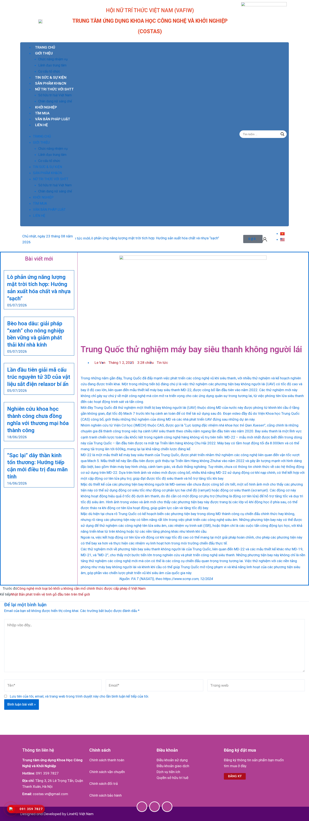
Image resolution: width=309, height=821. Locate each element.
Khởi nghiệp (46, 107)
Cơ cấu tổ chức (49, 71)
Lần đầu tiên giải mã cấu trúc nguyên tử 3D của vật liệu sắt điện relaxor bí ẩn (38, 377)
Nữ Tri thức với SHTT (54, 89)
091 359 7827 (47, 773)
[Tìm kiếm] (282, 134)
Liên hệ (41, 125)
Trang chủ (45, 47)
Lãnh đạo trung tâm (52, 65)
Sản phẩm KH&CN (50, 83)
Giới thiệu (44, 53)
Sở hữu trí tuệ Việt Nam (55, 95)
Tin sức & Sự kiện (50, 77)
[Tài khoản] (265, 239)
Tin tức (162, 362)
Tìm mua (42, 113)
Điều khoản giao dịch (173, 766)
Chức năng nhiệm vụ (53, 59)
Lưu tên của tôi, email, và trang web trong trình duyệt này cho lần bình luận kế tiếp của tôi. (79, 696)
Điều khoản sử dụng (172, 760)
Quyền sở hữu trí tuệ (172, 778)
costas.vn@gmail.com (50, 794)
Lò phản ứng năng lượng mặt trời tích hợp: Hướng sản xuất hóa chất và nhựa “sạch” (135, 238)
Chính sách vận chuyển (107, 772)
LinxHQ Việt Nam (80, 814)
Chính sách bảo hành (105, 795)
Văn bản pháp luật (52, 119)
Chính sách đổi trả (103, 783)
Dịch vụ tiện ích (168, 772)
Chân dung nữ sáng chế (55, 101)
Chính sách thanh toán (106, 760)
